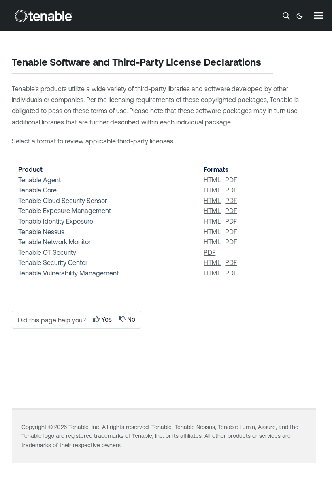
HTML (212, 180)
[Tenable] (43, 16)
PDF (231, 180)
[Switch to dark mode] (299, 15)
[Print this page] (268, 63)
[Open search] (286, 15)
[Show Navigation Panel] (318, 15)
